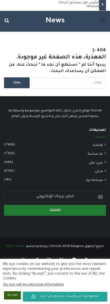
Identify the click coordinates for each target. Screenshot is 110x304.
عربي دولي (96, 163)
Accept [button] (12, 295)
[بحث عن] (6, 23)
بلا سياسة (95, 154)
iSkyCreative (15, 246)
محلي (99, 172)
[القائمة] (103, 23)
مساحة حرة (94, 180)
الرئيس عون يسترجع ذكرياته (79, 3)
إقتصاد (97, 145)
